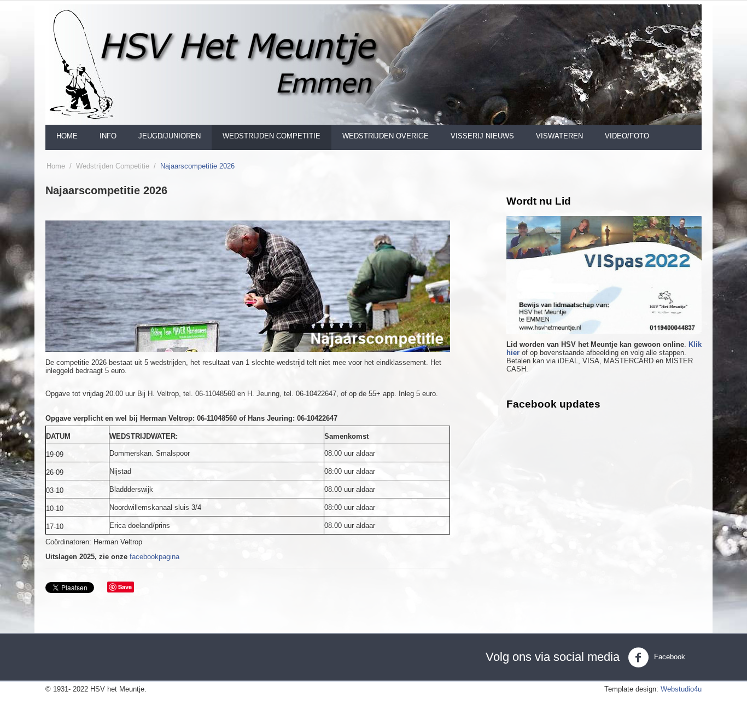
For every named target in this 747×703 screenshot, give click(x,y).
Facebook (668, 657)
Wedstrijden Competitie (112, 166)
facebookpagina (154, 557)
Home (67, 136)
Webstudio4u (681, 689)
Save (125, 587)
